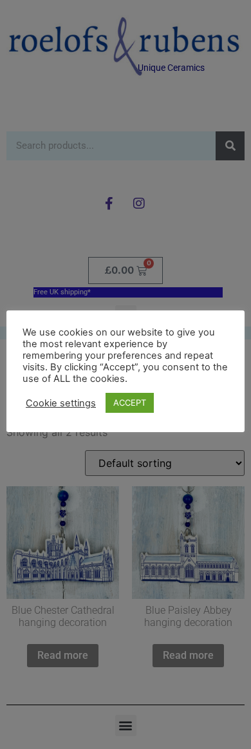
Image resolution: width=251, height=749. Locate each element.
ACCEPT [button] (129, 402)
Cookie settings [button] (61, 403)
